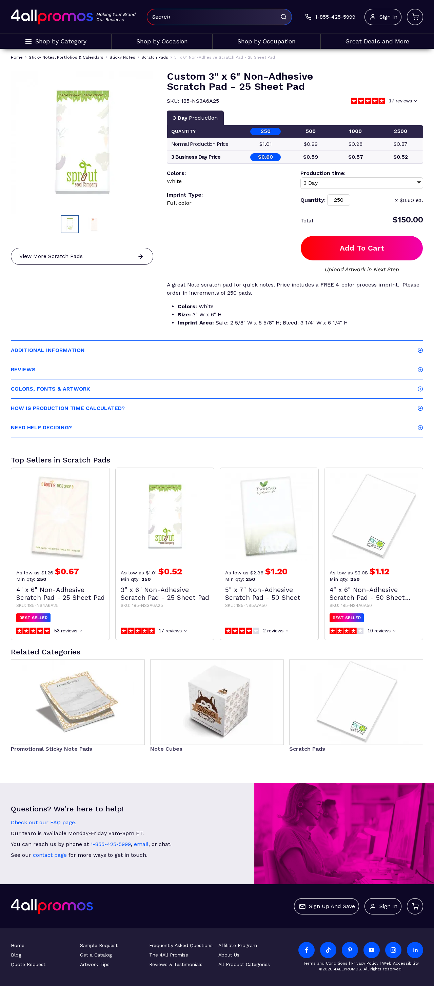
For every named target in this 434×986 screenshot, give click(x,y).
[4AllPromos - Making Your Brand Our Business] (52, 16)
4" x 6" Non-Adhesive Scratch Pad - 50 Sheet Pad (367, 594)
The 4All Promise (168, 955)
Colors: (176, 173)
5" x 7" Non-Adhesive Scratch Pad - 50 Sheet (262, 594)
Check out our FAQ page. (43, 822)
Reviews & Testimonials (175, 964)
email (141, 844)
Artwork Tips (95, 964)
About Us (228, 955)
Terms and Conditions (325, 963)
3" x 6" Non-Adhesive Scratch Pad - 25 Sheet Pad (165, 594)
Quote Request (28, 964)
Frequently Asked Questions (181, 945)
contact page (50, 855)
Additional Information (48, 350)
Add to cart (362, 248)
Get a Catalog (96, 955)
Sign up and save (332, 906)
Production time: (323, 173)
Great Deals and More (377, 41)
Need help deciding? (41, 427)
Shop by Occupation (266, 41)
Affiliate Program (237, 945)
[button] (70, 224)
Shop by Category (60, 41)
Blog (16, 955)
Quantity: (313, 200)
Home (17, 945)
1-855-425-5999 (111, 844)
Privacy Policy (364, 963)
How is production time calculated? (68, 408)
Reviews (23, 369)
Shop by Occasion (162, 41)
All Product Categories (244, 964)
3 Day (195, 118)
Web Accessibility (400, 963)
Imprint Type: (185, 195)
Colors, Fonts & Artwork (50, 389)
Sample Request (99, 945)
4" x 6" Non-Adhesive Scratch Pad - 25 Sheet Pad (60, 594)
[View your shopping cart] (415, 17)
